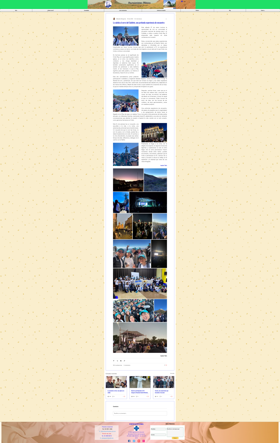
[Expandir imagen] (128, 179)
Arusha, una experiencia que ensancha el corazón (161, 392)
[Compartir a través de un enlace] (124, 360)
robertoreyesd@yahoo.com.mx (108, 431)
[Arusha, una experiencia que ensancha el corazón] (163, 382)
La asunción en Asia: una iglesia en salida (116, 392)
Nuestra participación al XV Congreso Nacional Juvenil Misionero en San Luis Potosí (140, 392)
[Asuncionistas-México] (139, 441)
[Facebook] (129, 441)
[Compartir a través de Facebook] (113, 360)
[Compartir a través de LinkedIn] (121, 360)
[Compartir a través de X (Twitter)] (117, 360)
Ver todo (172, 373)
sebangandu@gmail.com (107, 438)
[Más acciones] (166, 19)
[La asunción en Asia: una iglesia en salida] (116, 382)
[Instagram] (144, 441)
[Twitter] (134, 441)
